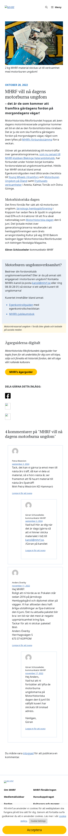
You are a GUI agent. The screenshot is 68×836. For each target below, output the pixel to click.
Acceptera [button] (34, 830)
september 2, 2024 (20, 464)
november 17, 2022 (34, 673)
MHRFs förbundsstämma (37, 139)
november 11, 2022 (21, 585)
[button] (46, 7)
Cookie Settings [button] (38, 821)
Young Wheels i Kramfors (24, 177)
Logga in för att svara (22, 645)
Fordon (8, 803)
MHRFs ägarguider (21, 372)
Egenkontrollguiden (21, 305)
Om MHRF (10, 789)
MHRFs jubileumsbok (21, 314)
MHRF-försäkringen (44, 789)
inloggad (28, 753)
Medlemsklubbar (14, 796)
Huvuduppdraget (43, 796)
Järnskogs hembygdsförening (34, 208)
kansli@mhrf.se (41, 283)
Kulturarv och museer (46, 803)
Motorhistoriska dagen (40, 220)
